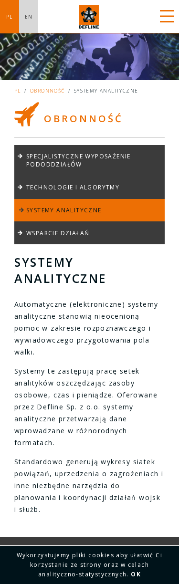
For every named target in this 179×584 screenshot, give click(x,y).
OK (136, 574)
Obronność (47, 90)
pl (17, 90)
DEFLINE (90, 17)
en (29, 16)
